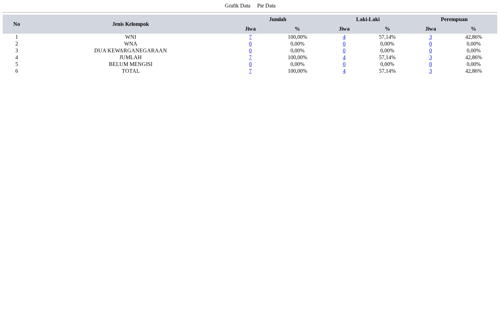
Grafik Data (237, 5)
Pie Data (266, 5)
